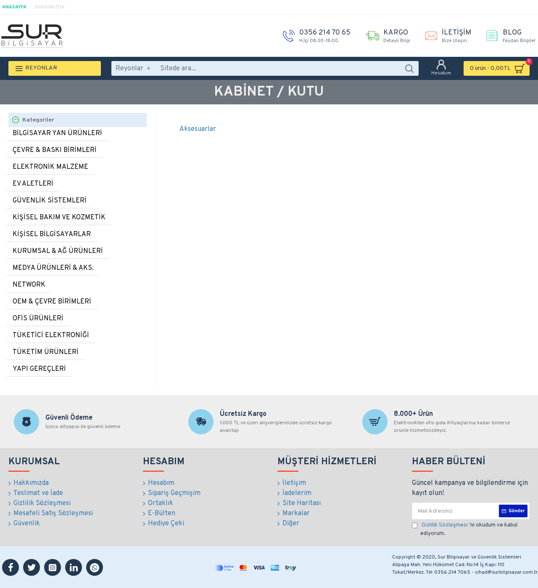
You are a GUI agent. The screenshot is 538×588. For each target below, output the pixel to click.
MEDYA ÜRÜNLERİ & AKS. (53, 268)
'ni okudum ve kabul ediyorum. (468, 529)
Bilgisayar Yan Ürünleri (57, 133)
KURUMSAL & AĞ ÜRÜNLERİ (58, 251)
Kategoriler (38, 120)
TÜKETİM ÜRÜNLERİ (46, 352)
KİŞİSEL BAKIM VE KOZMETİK (59, 217)
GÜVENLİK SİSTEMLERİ (50, 201)
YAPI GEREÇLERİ (39, 369)
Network (29, 285)
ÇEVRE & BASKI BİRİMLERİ (55, 150)
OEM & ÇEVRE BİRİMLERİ (52, 302)
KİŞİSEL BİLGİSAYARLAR (52, 234)
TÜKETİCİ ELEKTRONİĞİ (51, 335)
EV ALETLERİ (33, 184)
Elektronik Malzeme (50, 167)
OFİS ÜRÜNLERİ (38, 318)
